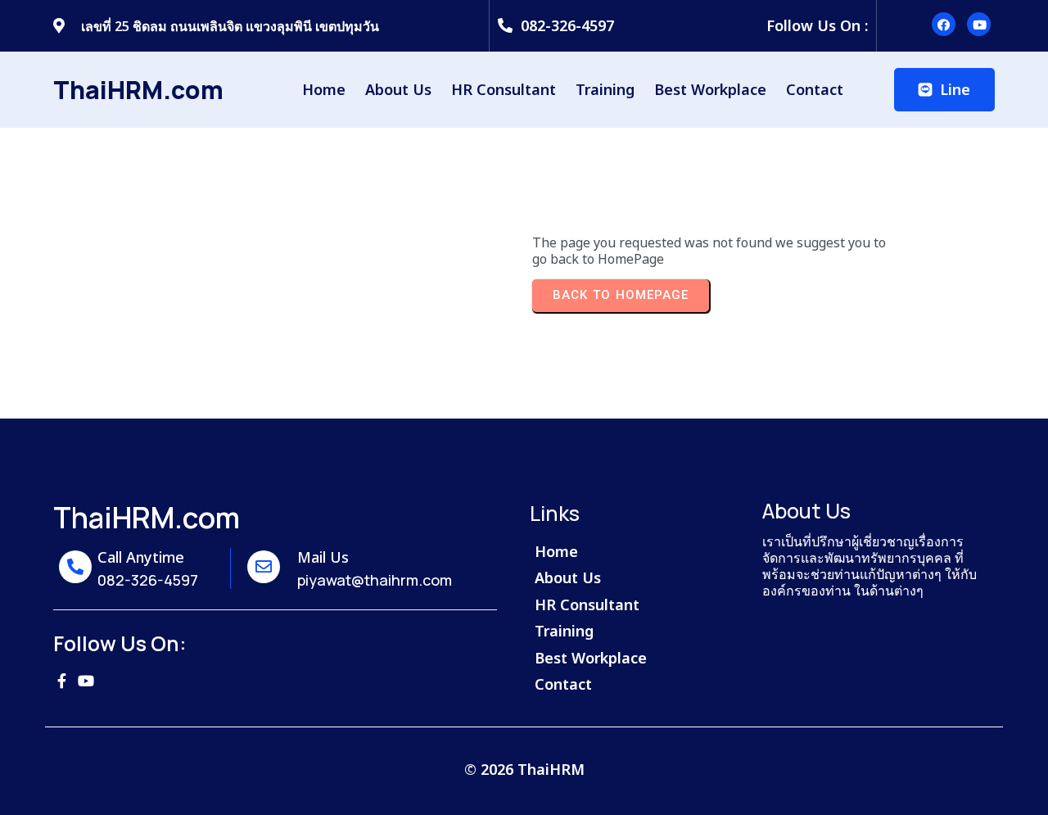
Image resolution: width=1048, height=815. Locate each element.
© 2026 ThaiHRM (524, 769)
